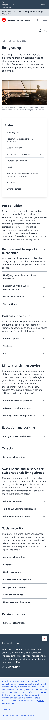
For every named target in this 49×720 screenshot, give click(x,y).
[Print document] (40, 30)
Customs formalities (15, 148)
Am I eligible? (13, 132)
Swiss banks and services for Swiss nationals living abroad (22, 174)
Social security (13, 182)
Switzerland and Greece (19, 20)
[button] (44, 638)
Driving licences (14, 189)
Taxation (10, 167)
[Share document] (45, 30)
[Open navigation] (45, 20)
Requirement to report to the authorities (20, 140)
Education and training (17, 160)
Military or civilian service (18, 154)
